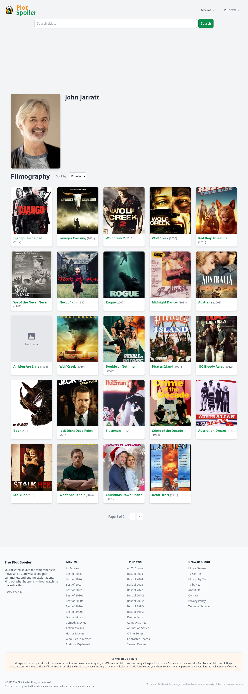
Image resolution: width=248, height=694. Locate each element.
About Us (194, 590)
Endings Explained (78, 644)
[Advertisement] (124, 60)
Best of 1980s (74, 612)
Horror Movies (75, 633)
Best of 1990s (74, 606)
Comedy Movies (76, 622)
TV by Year (195, 584)
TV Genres (195, 574)
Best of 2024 (74, 579)
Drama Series (136, 617)
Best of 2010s (74, 595)
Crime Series (135, 633)
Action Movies (75, 628)
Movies (206, 10)
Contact (193, 595)
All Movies (72, 568)
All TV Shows (135, 568)
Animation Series (138, 628)
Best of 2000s (74, 601)
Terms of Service (199, 606)
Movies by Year (198, 579)
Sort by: (61, 176)
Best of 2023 (74, 584)
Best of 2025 (74, 574)
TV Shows (229, 10)
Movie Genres (197, 568)
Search (206, 23)
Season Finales (136, 644)
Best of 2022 (74, 590)
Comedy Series (136, 622)
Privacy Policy (197, 601)
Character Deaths (138, 639)
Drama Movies (75, 617)
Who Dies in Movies (78, 639)
